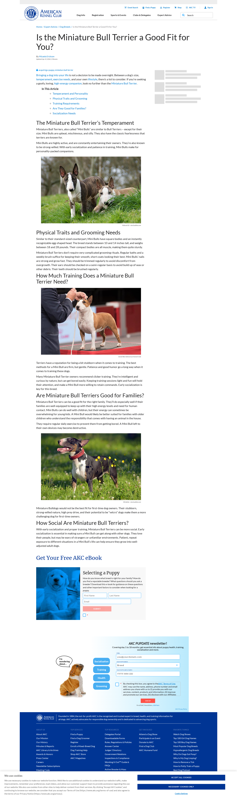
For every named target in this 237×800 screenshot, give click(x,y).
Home (39, 26)
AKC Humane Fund (148, 750)
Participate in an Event (149, 738)
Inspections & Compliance (117, 758)
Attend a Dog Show (148, 734)
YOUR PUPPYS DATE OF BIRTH (124, 670)
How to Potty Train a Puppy (186, 766)
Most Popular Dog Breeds (185, 746)
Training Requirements (66, 103)
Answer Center (112, 746)
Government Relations (115, 754)
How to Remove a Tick (183, 762)
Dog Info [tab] (81, 15)
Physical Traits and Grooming (70, 98)
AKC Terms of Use (166, 683)
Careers (40, 762)
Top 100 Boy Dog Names (184, 742)
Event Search (133, 7)
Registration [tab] (98, 15)
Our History (42, 742)
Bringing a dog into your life (52, 75)
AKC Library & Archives (47, 750)
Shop (179, 7)
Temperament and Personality (70, 93)
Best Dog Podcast (181, 770)
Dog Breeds (65, 26)
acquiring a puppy (46, 70)
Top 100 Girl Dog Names (184, 738)
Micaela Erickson (46, 56)
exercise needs (61, 79)
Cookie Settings (181, 793)
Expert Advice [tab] (165, 15)
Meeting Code (43, 770)
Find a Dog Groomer (80, 738)
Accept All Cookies (181, 777)
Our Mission (42, 738)
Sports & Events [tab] (118, 15)
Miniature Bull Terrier (124, 83)
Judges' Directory (113, 750)
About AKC (41, 734)
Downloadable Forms (115, 738)
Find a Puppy (151, 7)
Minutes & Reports (45, 746)
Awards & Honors (44, 754)
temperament (44, 79)
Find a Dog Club (146, 746)
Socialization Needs (64, 113)
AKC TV (192, 7)
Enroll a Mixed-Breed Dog (82, 746)
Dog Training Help (79, 750)
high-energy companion (68, 83)
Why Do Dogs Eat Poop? (184, 754)
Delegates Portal (113, 734)
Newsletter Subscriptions (48, 766)
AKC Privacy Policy (181, 709)
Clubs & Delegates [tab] (142, 15)
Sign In (210, 7)
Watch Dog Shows (182, 734)
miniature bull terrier (64, 70)
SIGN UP (148, 701)
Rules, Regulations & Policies (118, 742)
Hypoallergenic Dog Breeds (186, 750)
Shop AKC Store (78, 754)
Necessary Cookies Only (181, 787)
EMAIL (118, 653)
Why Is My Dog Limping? (185, 758)
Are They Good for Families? (69, 108)
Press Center (42, 758)
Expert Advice (50, 26)
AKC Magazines (78, 758)
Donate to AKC (146, 742)
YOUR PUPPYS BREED (122, 661)
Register (166, 7)
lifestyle (92, 79)
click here (156, 705)
